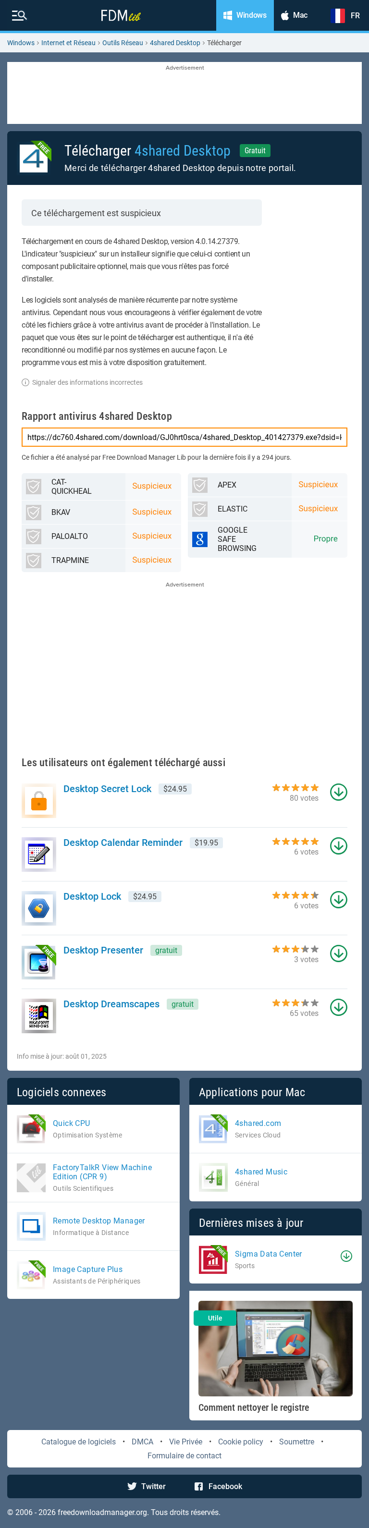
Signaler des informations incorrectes (87, 382)
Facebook (225, 1486)
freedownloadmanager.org (102, 1512)
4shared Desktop (175, 42)
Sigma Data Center (268, 1254)
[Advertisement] (184, 93)
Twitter (153, 1486)
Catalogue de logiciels (78, 1441)
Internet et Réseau (68, 42)
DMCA (142, 1441)
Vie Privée (185, 1441)
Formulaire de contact (184, 1455)
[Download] (346, 1256)
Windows (21, 42)
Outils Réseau (122, 42)
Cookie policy (240, 1441)
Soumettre (296, 1441)
